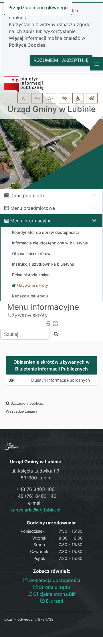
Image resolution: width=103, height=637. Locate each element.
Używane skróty (28, 315)
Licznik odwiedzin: (20, 619)
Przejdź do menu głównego (38, 7)
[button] (64, 98)
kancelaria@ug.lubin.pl (35, 510)
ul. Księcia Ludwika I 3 (35, 471)
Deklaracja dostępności (53, 580)
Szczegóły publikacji (27, 403)
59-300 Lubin (35, 478)
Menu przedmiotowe (32, 208)
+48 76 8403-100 (35, 489)
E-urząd (54, 601)
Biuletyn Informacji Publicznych (60, 380)
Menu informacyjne (31, 221)
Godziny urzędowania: (52, 523)
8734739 (46, 619)
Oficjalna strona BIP (54, 594)
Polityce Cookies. (28, 45)
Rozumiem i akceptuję (61, 60)
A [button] (23, 98)
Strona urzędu (54, 587)
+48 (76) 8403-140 (35, 496)
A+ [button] (37, 98)
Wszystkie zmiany (21, 411)
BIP (11, 380)
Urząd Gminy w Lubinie (51, 109)
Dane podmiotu (27, 195)
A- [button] (50, 98)
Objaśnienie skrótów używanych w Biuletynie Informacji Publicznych (51, 365)
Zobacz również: (51, 571)
